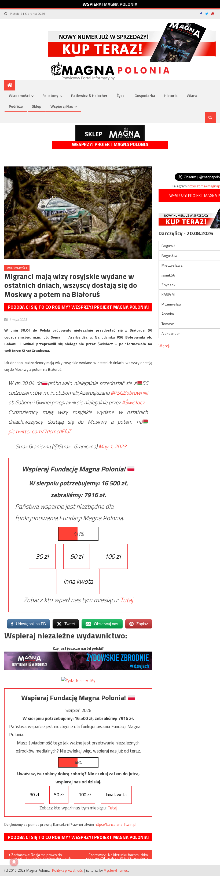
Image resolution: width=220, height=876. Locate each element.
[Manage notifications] (14, 862)
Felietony (50, 95)
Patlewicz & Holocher (89, 95)
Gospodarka (144, 95)
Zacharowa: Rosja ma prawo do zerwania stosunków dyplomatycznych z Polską (40, 855)
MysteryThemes (116, 870)
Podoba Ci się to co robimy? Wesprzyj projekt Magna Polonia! (78, 307)
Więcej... (165, 345)
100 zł (112, 556)
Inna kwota (78, 581)
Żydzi (121, 95)
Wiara (192, 95)
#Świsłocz (133, 402)
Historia (171, 95)
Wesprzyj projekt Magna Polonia (110, 144)
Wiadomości (19, 95)
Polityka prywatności (67, 870)
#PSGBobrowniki (129, 392)
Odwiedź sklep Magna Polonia (110, 133)
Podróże (16, 106)
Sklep (36, 106)
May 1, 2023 (112, 446)
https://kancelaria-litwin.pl (115, 824)
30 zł (42, 556)
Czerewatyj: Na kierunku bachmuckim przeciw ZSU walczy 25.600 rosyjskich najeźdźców (117, 855)
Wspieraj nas (61, 106)
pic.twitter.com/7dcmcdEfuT (39, 431)
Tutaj (126, 600)
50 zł (76, 556)
